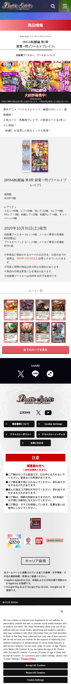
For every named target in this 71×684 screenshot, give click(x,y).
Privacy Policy (28, 659)
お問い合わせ (37, 442)
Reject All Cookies (35, 672)
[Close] (61, 611)
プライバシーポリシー (20, 434)
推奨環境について (20, 423)
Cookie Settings (53, 423)
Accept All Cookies (35, 665)
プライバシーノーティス (53, 434)
